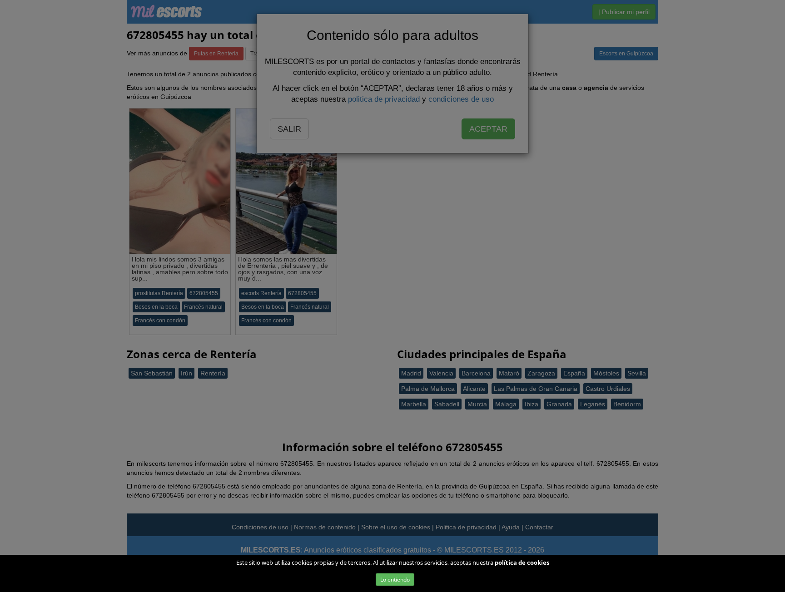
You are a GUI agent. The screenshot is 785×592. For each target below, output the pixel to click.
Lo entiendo (395, 579)
